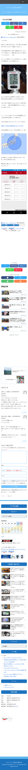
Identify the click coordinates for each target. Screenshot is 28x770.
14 (15, 528)
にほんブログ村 (20, 228)
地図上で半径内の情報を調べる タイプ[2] (11, 125)
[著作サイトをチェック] (7, 277)
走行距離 (17, 225)
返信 (25, 412)
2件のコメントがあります (9, 37)
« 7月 (2, 536)
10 (2, 528)
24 (2, 531)
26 (8, 531)
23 (21, 530)
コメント (4, 449)
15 (18, 528)
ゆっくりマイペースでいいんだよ (12, 657)
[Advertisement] (14, 246)
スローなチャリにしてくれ (11, 668)
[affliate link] (12, 556)
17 (2, 530)
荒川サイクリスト (8, 665)
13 (11, 528)
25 (5, 531)
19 (8, 530)
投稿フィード (8, 685)
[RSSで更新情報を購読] (20, 281)
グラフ (16, 706)
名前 (2, 465)
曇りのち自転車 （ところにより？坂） (14, 663)
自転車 (4, 225)
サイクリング (10, 225)
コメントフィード (9, 687)
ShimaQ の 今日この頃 (10, 676)
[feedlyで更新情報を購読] (7, 281)
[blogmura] (13, 549)
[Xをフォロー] (20, 277)
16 (21, 528)
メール (11, 470)
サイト (3, 475)
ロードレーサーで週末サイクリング (13, 674)
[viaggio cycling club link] (7, 540)
